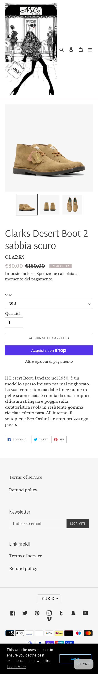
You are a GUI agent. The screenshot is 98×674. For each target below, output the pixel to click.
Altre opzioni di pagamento (49, 361)
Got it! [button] (75, 659)
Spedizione (46, 273)
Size (8, 295)
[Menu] (90, 49)
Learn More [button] (16, 667)
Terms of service (25, 477)
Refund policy (23, 490)
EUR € (47, 598)
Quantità (12, 313)
